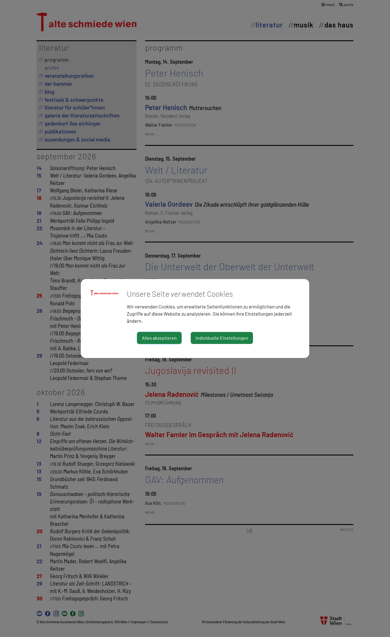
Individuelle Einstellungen (222, 338)
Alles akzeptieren (159, 338)
